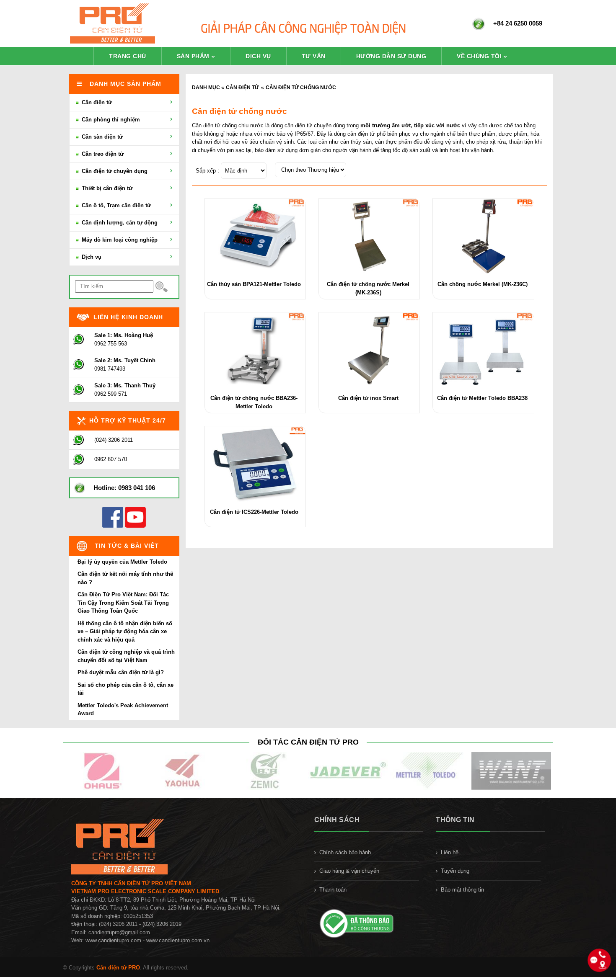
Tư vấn (314, 56)
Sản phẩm (193, 56)
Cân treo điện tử (102, 154)
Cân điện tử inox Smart (368, 398)
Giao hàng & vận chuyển (349, 871)
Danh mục (206, 87)
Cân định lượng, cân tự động (119, 222)
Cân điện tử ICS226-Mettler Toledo (254, 512)
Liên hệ (449, 852)
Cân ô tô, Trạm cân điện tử (115, 205)
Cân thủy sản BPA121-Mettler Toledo (254, 284)
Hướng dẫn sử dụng (391, 56)
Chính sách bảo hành (345, 852)
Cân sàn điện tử (101, 137)
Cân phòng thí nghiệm (110, 119)
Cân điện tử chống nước (301, 87)
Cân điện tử (242, 87)
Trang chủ (127, 56)
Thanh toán (333, 890)
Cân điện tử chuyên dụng (114, 171)
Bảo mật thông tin (462, 890)
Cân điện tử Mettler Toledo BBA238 (482, 398)
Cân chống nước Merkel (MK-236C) (482, 284)
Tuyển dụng (455, 871)
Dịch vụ (258, 56)
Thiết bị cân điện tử (106, 188)
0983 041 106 (136, 487)
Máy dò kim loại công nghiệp (119, 240)
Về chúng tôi (479, 56)
